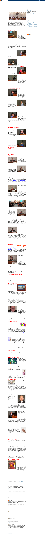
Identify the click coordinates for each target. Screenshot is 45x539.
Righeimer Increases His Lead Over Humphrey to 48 (31, 28)
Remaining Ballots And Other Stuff (31, 31)
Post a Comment (10, 533)
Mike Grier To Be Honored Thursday (31, 21)
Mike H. (10, 500)
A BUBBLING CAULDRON (22, 4)
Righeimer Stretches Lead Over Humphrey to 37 (31, 30)
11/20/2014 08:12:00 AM (11, 522)
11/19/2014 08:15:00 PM (11, 505)
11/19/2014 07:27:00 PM (11, 498)
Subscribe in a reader (29, 8)
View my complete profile (31, 13)
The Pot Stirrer (29, 10)
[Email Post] (24, 481)
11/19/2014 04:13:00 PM (20, 481)
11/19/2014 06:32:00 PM (11, 488)
